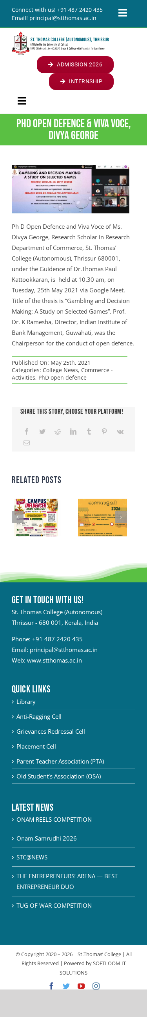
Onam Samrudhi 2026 (46, 838)
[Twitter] (42, 431)
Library (26, 701)
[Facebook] (27, 431)
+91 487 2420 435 (57, 639)
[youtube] (81, 985)
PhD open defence (62, 377)
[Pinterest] (104, 431)
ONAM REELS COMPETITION (54, 819)
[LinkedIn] (73, 431)
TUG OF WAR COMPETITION (54, 905)
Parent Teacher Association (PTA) (60, 761)
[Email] (27, 443)
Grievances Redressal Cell (50, 731)
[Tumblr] (89, 431)
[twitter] (66, 985)
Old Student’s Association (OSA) (58, 776)
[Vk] (120, 431)
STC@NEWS (31, 857)
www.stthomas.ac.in (54, 660)
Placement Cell (36, 746)
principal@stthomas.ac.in (64, 650)
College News (60, 370)
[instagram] (96, 985)
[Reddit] (58, 431)
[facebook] (51, 985)
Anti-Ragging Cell (39, 716)
